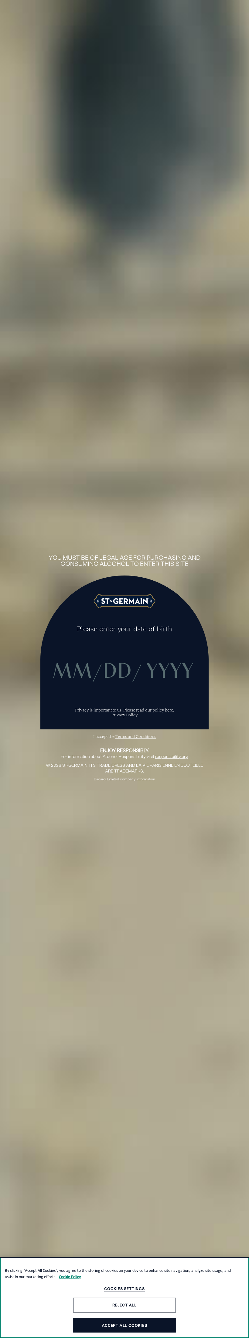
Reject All (124, 1305)
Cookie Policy (70, 1276)
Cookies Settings (124, 1288)
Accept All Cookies (124, 1325)
